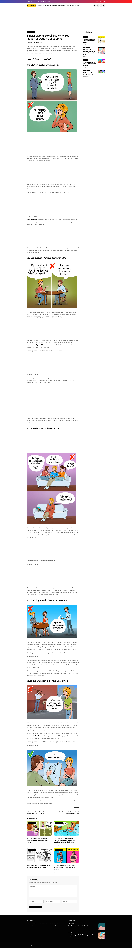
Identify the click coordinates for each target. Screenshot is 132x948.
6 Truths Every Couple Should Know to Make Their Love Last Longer (36, 813)
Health (40, 5)
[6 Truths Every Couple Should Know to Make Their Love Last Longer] (66, 855)
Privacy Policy (43, 1)
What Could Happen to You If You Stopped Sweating (81, 935)
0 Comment (39, 42)
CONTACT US (30, 1)
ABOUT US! (36, 1)
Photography (75, 5)
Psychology (71, 923)
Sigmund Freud (40, 345)
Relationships (61, 5)
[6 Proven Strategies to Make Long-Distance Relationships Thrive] (39, 828)
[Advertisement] (41, 17)
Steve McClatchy (32, 220)
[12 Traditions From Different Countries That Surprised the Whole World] (101, 50)
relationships (73, 345)
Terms (48, 1)
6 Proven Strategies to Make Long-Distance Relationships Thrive (37, 840)
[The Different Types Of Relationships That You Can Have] (101, 926)
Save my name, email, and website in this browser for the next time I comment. (47, 904)
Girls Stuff (54, 5)
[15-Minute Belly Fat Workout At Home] (101, 71)
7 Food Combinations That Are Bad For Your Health (89, 40)
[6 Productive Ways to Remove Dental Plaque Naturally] (101, 61)
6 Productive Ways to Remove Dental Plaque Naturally (89, 63)
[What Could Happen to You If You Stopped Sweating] (101, 935)
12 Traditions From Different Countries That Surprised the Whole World (89, 52)
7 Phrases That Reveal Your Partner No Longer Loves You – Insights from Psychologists (65, 840)
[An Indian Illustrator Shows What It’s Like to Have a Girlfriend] (39, 855)
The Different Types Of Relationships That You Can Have (82, 926)
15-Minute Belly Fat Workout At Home (88, 73)
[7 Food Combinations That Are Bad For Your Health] (101, 39)
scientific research (39, 736)
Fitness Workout (47, 5)
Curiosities (68, 5)
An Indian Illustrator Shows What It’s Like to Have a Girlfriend (69, 813)
